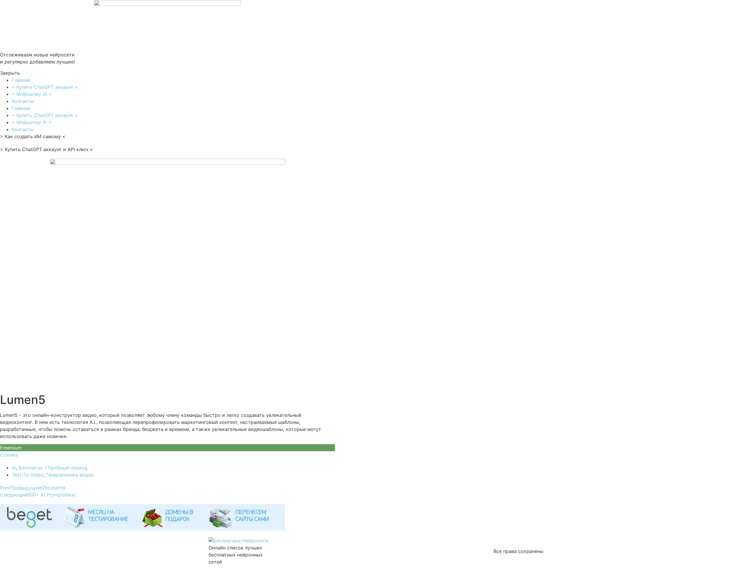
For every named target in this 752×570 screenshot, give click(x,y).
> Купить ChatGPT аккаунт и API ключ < (46, 149)
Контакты (23, 101)
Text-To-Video (27, 475)
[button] (167, 72)
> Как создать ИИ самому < (33, 136)
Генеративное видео (70, 475)
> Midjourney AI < (32, 94)
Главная (21, 80)
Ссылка (9, 455)
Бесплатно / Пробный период (53, 468)
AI (14, 468)
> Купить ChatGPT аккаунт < (45, 87)
